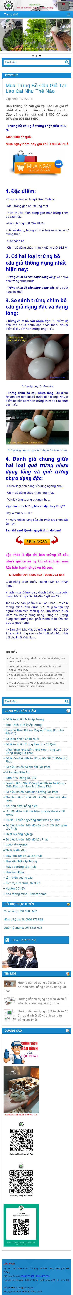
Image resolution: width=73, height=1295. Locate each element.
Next (68, 35)
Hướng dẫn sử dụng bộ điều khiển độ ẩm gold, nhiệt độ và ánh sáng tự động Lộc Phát (43, 1010)
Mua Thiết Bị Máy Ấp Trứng (23, 725)
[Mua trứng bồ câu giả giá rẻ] (37, 176)
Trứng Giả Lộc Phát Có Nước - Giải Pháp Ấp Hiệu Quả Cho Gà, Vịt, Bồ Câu (35, 668)
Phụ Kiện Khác (15, 872)
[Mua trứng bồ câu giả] (37, 545)
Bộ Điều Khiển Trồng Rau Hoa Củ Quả (30, 744)
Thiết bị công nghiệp (19, 834)
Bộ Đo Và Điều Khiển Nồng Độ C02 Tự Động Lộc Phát (37, 759)
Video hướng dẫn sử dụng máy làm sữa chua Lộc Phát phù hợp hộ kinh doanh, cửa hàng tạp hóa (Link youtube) (36, 676)
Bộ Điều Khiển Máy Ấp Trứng (24, 719)
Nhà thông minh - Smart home (25, 894)
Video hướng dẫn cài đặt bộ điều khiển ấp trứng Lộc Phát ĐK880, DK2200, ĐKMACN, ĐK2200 (36, 685)
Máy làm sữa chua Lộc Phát (23, 856)
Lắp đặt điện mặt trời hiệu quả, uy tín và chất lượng (35, 812)
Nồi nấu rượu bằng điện (21, 806)
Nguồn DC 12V (15, 888)
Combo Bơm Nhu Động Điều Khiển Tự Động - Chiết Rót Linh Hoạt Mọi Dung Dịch (35, 784)
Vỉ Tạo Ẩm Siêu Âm (17, 772)
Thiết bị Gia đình (16, 850)
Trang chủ (11, 14)
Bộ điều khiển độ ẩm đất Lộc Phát (27, 767)
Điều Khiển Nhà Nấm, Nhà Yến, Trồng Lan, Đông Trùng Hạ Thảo (33, 751)
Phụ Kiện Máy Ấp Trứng (21, 861)
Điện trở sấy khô (16, 845)
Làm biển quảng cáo (19, 877)
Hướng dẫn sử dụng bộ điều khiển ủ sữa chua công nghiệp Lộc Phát (42, 995)
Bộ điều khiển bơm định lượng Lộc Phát (31, 792)
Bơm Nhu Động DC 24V (20, 778)
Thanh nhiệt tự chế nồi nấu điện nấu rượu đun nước (36, 798)
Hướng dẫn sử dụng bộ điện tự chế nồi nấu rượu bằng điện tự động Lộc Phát (35, 981)
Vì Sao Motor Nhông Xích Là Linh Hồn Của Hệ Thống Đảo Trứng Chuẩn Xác (37, 660)
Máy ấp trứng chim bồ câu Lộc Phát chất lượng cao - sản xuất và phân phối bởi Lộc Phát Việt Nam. (37, 633)
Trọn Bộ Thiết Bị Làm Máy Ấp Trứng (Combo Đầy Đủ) (34, 731)
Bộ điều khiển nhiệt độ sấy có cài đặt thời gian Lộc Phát (36, 826)
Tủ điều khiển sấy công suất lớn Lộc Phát (32, 820)
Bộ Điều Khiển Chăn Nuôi (22, 739)
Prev (4, 35)
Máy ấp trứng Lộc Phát (20, 867)
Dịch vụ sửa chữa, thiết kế (22, 883)
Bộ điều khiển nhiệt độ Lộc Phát (26, 839)
